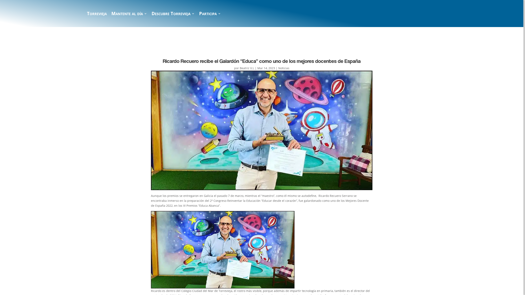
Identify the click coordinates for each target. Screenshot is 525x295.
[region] (262, 147)
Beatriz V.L (247, 68)
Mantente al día (127, 14)
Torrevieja (97, 14)
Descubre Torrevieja (171, 14)
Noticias (283, 68)
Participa (208, 14)
